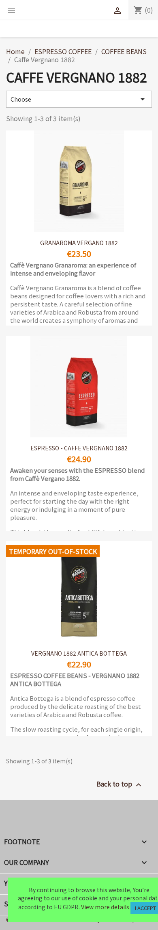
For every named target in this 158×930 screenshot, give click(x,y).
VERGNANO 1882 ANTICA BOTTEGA (79, 653)
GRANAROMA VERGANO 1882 (79, 243)
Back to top (119, 784)
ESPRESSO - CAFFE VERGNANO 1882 (79, 448)
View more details (105, 907)
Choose (79, 99)
